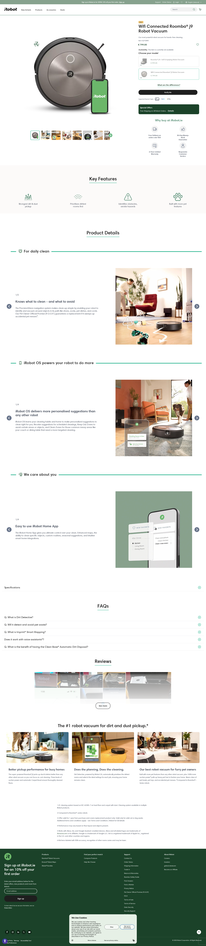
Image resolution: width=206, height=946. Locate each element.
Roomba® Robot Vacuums (51, 858)
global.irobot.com (170, 866)
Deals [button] (62, 10)
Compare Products (90, 858)
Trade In (127, 869)
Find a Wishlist (129, 885)
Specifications (12, 587)
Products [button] (38, 10)
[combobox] (183, 9)
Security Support (129, 911)
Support (158, 2)
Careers (167, 858)
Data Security (128, 907)
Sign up (121, 2)
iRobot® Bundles (47, 866)
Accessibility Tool (26, 940)
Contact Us (128, 858)
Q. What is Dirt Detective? (18, 617)
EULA (126, 896)
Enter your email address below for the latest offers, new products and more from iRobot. (20, 884)
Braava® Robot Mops (49, 862)
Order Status (166, 2)
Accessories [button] (51, 10)
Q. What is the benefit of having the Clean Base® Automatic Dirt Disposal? (46, 646)
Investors (167, 862)
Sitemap (16, 940)
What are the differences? (169, 85)
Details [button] (171, 111)
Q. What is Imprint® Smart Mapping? (25, 632)
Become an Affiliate (170, 869)
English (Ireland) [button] (193, 2)
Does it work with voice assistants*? (24, 639)
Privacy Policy (8, 908)
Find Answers (128, 881)
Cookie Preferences (10, 943)
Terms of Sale (128, 900)
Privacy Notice (129, 888)
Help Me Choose (89, 862)
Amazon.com (62, 833)
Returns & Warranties (131, 873)
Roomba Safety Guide (131, 877)
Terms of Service (129, 903)
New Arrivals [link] (26, 10)
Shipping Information (131, 866)
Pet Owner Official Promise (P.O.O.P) (136, 892)
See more (103, 706)
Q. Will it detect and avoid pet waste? (25, 624)
